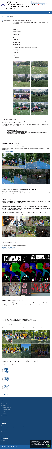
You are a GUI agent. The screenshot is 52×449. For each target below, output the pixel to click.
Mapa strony (5, 415)
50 (28, 361)
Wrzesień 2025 (6, 379)
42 (7, 361)
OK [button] (48, 446)
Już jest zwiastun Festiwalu (7, 248)
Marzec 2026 (5, 372)
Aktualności (12, 16)
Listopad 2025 (6, 377)
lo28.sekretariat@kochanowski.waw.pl (10, 427)
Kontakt (4, 419)
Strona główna (5, 16)
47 (20, 361)
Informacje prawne (6, 409)
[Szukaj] (44, 2)
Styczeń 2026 (5, 375)
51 (31, 361)
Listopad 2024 (6, 390)
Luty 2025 (5, 387)
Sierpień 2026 (5, 367)
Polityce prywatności (45, 444)
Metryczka (4, 413)
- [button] (15, 446)
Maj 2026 (5, 370)
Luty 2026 (5, 373)
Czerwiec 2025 (6, 382)
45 (15, 361)
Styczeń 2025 (5, 388)
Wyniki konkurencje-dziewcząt (7, 151)
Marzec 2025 (5, 386)
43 (10, 361)
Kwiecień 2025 (6, 385)
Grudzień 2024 (6, 389)
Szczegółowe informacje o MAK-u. (9, 247)
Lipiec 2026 (5, 368)
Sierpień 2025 (5, 380)
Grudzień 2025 (6, 376)
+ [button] (13, 446)
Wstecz (4, 361)
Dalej (35, 361)
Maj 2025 (5, 384)
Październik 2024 (6, 392)
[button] (36, 4)
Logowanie (43, 4)
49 (26, 361)
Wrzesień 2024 (6, 393)
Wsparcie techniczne (6, 405)
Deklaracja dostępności (7, 407)
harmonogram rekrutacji (6, 135)
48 (23, 361)
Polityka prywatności (6, 411)
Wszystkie (5, 394)
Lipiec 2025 (5, 381)
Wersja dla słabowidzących (6, 446)
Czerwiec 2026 (6, 369)
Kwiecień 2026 (6, 371)
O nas (4, 417)
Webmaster (5, 403)
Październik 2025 (6, 378)
